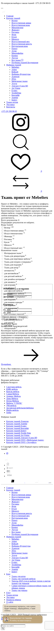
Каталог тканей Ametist (16, 424)
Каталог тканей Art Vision (17, 435)
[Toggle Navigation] (2, 8)
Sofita (8, 412)
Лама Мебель (12, 398)
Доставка (10, 104)
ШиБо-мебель (12, 410)
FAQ (8, 593)
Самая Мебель (12, 394)
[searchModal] (20, 151)
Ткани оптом (12, 102)
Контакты (10, 107)
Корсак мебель (12, 391)
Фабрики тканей (13, 65)
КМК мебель (12, 389)
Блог (8, 574)
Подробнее (6, 364)
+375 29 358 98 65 (9, 111)
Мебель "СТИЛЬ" (14, 403)
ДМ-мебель (11, 405)
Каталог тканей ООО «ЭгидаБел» (21, 442)
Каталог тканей (13, 18)
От (4, 294)
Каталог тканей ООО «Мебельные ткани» (25, 440)
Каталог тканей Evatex (16, 426)
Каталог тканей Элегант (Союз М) (21, 438)
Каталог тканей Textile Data (18, 433)
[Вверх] (2, 619)
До (4, 297)
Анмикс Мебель (13, 396)
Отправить (23, 317)
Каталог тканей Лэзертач (17, 421)
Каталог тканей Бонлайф (17, 428)
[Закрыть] (50, 482)
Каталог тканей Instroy (16, 431)
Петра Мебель (12, 401)
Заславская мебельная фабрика (20, 408)
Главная (9, 16)
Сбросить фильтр (9, 317)
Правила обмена (13, 600)
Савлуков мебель (13, 387)
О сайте (9, 602)
